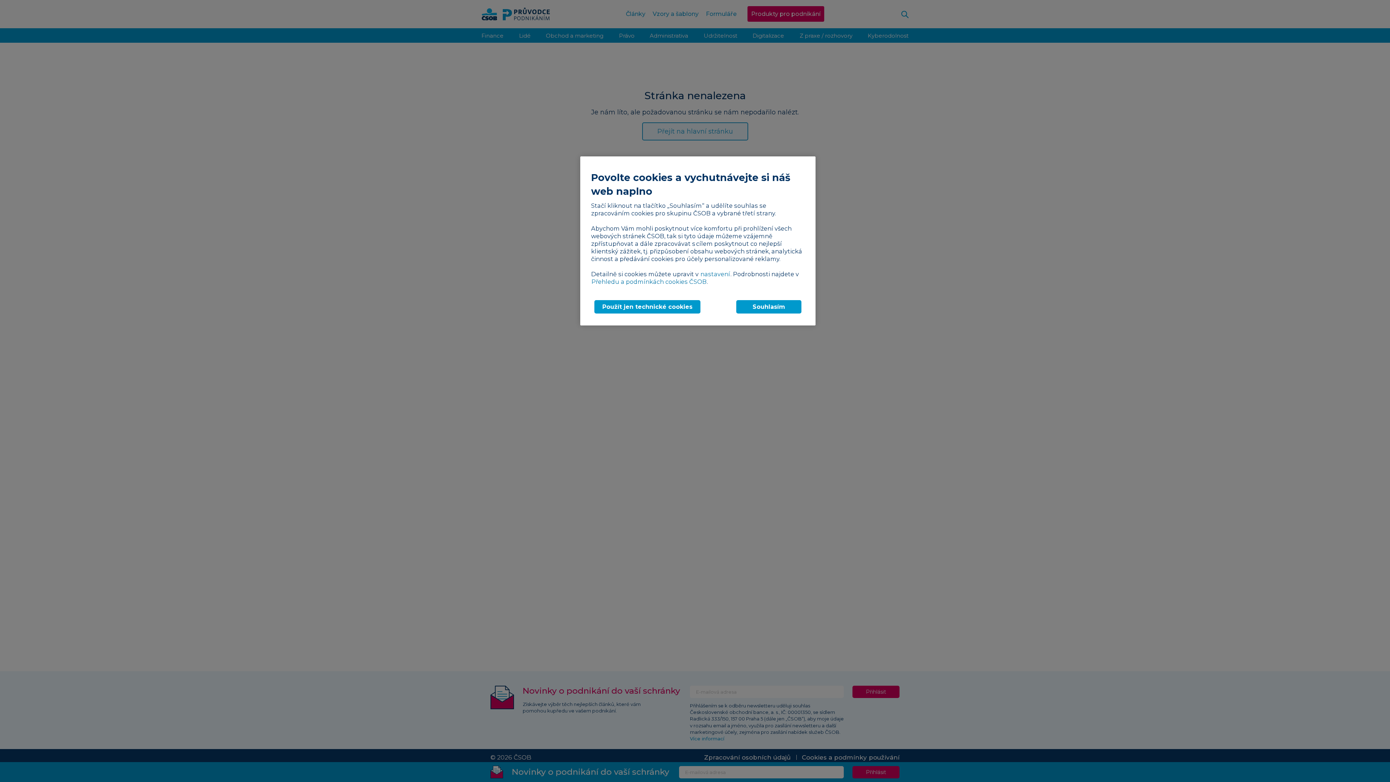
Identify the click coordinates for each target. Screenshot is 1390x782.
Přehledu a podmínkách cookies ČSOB (649, 281)
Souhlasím (769, 306)
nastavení (715, 274)
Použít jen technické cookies (647, 306)
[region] (698, 240)
